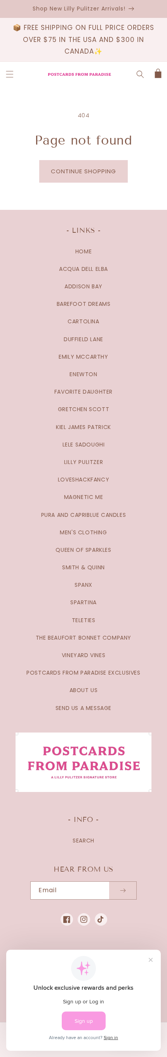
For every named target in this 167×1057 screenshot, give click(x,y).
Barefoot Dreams (84, 304)
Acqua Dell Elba (83, 269)
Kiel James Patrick (83, 427)
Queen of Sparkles (83, 550)
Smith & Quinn (83, 567)
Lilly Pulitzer (83, 462)
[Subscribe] (122, 890)
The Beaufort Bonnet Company (83, 638)
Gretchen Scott (83, 409)
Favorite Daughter (83, 392)
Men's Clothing (83, 532)
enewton (83, 374)
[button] (9, 74)
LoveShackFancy (83, 479)
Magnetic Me (83, 497)
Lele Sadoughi (84, 444)
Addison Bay (83, 286)
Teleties (84, 620)
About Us (84, 690)
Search (83, 840)
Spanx (83, 585)
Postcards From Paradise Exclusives (83, 673)
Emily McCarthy (83, 357)
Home (83, 251)
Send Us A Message (83, 708)
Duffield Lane (83, 339)
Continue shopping (83, 171)
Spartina (83, 602)
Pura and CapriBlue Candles (83, 515)
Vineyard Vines (83, 655)
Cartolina (83, 321)
